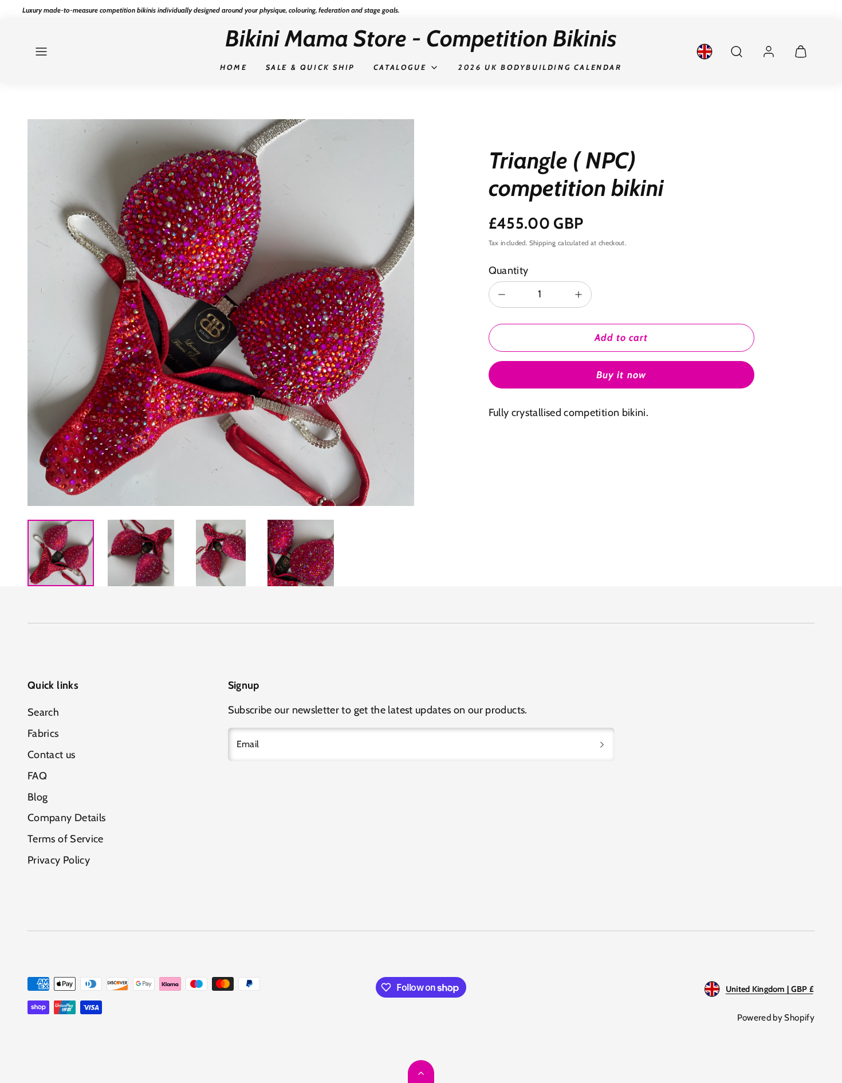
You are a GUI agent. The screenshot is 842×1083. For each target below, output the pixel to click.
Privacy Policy (58, 860)
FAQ (37, 776)
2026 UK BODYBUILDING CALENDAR (539, 67)
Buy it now (621, 374)
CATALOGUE (399, 67)
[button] (41, 51)
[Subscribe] (602, 744)
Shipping (542, 243)
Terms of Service (65, 839)
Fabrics (43, 733)
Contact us (51, 754)
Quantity (509, 270)
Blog (37, 797)
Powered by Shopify (776, 1017)
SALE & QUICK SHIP (310, 67)
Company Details (66, 817)
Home (233, 67)
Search (43, 712)
